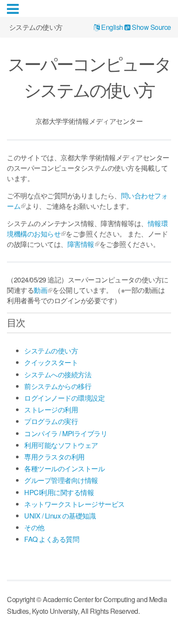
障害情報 (80, 244)
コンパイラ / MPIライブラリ (65, 433)
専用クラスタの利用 (54, 457)
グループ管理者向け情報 (61, 480)
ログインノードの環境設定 (64, 398)
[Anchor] (29, 322)
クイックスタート (51, 362)
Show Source (150, 27)
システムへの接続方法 (57, 374)
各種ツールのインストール (64, 468)
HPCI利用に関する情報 (59, 492)
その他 (34, 527)
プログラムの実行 (51, 421)
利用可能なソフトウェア (61, 445)
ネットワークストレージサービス (74, 504)
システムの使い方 (51, 351)
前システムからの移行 (57, 386)
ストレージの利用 (51, 410)
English (111, 27)
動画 (40, 290)
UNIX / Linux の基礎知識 (59, 516)
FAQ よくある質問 (51, 539)
